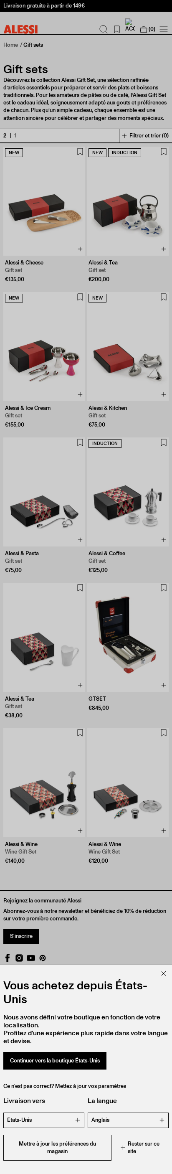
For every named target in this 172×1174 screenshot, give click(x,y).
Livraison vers (24, 1101)
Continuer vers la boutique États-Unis (55, 1060)
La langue (102, 1101)
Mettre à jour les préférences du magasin (57, 1147)
